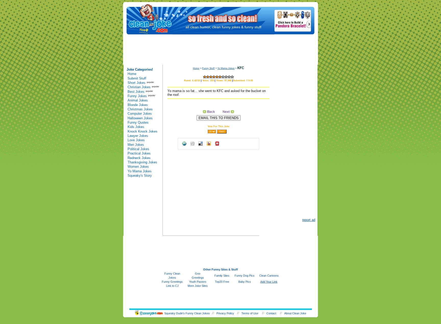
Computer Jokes (140, 113)
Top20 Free (222, 281)
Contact (271, 313)
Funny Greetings (172, 281)
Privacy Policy (225, 313)
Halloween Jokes (140, 118)
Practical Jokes (139, 153)
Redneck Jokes (139, 158)
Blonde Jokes (138, 105)
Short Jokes (136, 83)
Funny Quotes (138, 122)
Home (132, 74)
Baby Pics (244, 281)
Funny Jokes (137, 96)
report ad (308, 220)
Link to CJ (172, 285)
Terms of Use (249, 313)
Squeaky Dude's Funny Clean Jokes (187, 313)
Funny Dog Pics (244, 275)
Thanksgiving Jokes (142, 162)
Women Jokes (138, 167)
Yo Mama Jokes (140, 171)
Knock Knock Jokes (142, 131)
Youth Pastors (197, 281)
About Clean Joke (295, 313)
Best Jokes (136, 92)
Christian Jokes (139, 87)
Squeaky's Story (140, 175)
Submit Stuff (137, 78)
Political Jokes (138, 149)
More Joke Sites (198, 285)
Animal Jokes (138, 100)
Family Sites (221, 275)
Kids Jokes (136, 127)
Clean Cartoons (269, 275)
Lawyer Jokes (138, 136)
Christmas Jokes (140, 109)
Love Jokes (136, 140)
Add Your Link (268, 281)
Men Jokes (136, 145)
